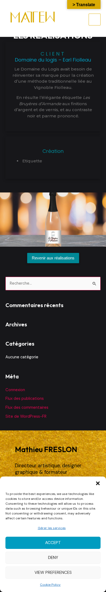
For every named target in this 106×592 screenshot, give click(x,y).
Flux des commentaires (26, 407)
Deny (53, 557)
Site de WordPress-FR (25, 416)
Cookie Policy (50, 585)
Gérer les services (52, 528)
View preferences (53, 572)
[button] (98, 483)
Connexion (15, 389)
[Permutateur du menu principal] (95, 19)
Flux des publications (24, 398)
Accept (53, 542)
